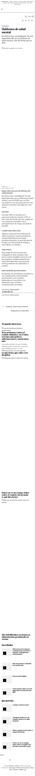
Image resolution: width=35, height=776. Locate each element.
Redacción (4, 186)
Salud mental (14, 290)
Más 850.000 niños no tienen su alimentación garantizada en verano (16, 637)
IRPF (8, 2)
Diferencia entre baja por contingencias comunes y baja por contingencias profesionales (22, 651)
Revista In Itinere (14, 766)
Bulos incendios (23, 2)
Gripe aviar (16, 1)
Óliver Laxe (29, 2)
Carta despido (30, 1)
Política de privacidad (22, 767)
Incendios (5, 2)
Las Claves (5, 290)
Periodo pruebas (22, 1)
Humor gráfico (17, 4)
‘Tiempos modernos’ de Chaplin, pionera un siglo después (21, 719)
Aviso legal (12, 767)
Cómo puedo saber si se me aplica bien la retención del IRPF (22, 690)
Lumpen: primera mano (21, 705)
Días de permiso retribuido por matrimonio (22, 664)
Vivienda (11, 1)
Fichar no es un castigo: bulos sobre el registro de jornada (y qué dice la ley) (15, 494)
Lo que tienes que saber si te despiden (15, 353)
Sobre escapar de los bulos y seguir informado (23, 731)
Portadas (15, 769)
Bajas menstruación (14, 2)
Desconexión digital (19, 676)
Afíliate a (22, 769)
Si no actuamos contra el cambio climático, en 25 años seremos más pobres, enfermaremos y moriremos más (15, 337)
